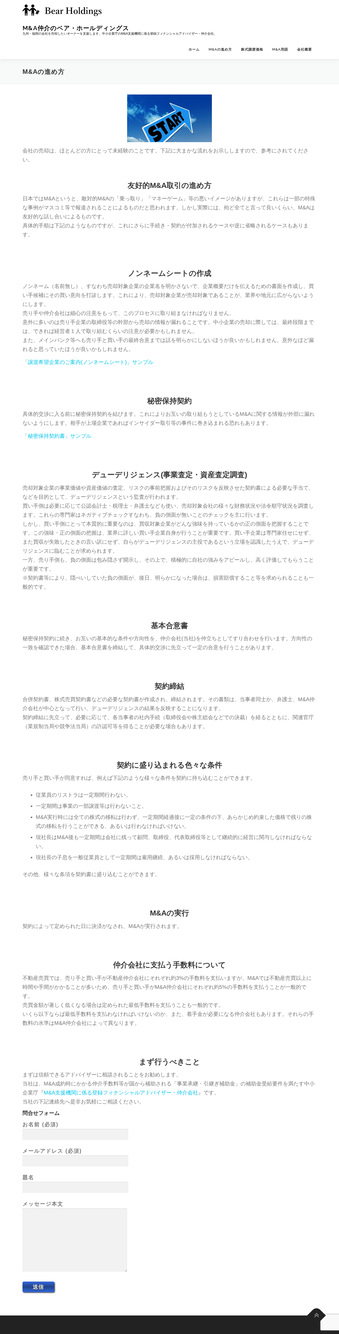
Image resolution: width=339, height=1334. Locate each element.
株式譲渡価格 (252, 49)
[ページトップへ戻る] (316, 1315)
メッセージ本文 (43, 1204)
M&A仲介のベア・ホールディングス (76, 27)
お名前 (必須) (41, 1124)
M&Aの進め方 (220, 49)
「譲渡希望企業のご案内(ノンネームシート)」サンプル (88, 362)
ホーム (194, 49)
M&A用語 (280, 49)
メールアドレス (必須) (52, 1151)
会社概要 (304, 49)
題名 (28, 1177)
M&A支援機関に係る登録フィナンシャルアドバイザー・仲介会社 (121, 1093)
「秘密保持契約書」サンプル (57, 436)
